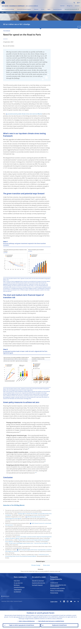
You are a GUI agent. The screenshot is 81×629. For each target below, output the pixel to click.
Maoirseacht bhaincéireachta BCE (71, 9)
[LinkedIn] (64, 601)
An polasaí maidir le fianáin (57, 588)
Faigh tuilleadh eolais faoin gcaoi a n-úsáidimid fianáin (51, 621)
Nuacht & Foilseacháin (57, 9)
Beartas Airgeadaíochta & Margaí (8, 9)
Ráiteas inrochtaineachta (56, 590)
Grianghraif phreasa (19, 587)
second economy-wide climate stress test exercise (22, 114)
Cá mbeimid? (17, 591)
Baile (3, 12)
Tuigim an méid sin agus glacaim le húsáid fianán (21, 625)
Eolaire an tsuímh (5, 596)
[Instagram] (67, 601)
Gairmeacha (77, 5)
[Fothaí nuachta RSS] (78, 601)
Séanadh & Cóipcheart (38, 580)
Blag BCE (19, 12)
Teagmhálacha (18, 589)
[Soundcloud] (74, 601)
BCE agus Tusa (69, 5)
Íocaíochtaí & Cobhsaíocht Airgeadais (24, 9)
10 (35, 472)
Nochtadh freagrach (37, 585)
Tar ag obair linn (18, 583)
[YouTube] (71, 601)
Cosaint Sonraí (54, 582)
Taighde (48, 9)
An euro (42, 9)
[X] (60, 601)
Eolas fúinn (62, 5)
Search (74, 3)
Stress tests (46, 565)
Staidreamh (36, 9)
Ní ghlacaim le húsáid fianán (59, 625)
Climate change (35, 565)
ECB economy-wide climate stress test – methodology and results (25, 517)
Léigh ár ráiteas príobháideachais (27, 621)
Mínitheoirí (17, 585)
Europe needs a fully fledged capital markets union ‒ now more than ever (26, 543)
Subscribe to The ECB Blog (11, 505)
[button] (76, 3)
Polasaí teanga (54, 592)
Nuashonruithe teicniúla (38, 583)
